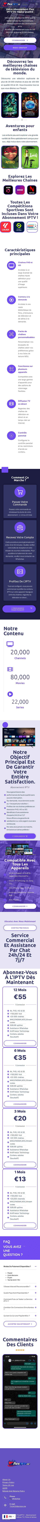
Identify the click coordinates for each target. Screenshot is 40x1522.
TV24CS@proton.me (18, 1506)
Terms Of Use (8, 1485)
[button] (20, 1266)
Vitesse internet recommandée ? (17, 1286)
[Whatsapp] (34, 1516)
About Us (6, 1479)
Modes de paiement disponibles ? (17, 1266)
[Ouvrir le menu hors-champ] (37, 4)
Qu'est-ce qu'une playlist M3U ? (17, 1316)
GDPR (4, 1488)
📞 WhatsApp (15, 1499)
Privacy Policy (8, 1482)
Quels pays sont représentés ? (16, 1293)
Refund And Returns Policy (13, 1491)
